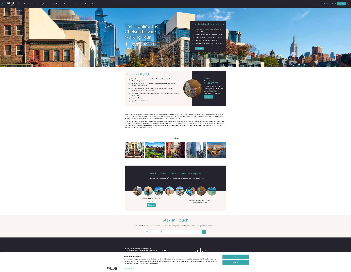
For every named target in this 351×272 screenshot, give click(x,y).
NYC (126, 123)
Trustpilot (128, 49)
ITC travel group (146, 249)
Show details (128, 268)
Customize (234, 262)
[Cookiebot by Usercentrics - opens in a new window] (112, 268)
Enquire (341, 4)
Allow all (235, 257)
